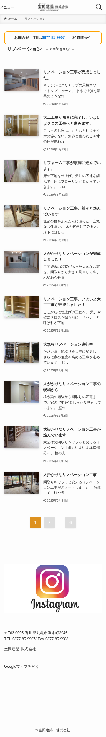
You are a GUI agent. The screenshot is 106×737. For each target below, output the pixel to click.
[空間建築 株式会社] (52, 7)
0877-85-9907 (53, 37)
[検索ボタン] (99, 7)
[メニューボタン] (7, 7)
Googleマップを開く (21, 666)
